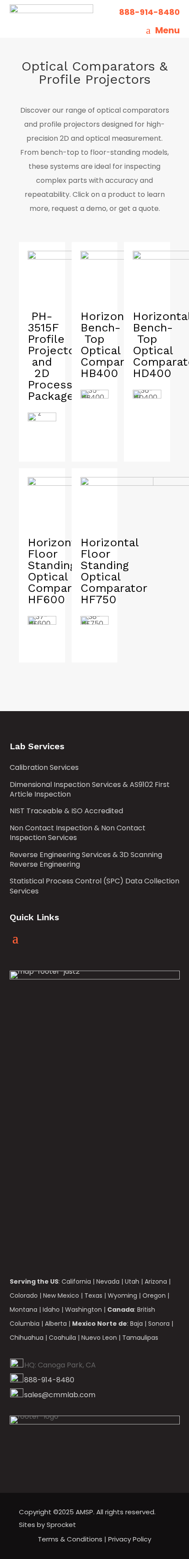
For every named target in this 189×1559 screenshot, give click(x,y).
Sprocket (61, 1524)
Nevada (108, 1281)
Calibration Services (44, 767)
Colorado (24, 1295)
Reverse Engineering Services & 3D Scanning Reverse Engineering (86, 859)
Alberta (56, 1323)
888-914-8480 (49, 1380)
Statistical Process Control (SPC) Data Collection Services (94, 886)
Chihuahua (27, 1337)
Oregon (154, 1295)
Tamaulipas (140, 1337)
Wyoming (122, 1295)
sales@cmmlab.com (59, 1395)
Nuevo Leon (99, 1337)
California (76, 1281)
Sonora (159, 1323)
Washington (83, 1309)
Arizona (156, 1281)
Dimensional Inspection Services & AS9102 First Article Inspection (90, 789)
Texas (93, 1295)
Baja (136, 1323)
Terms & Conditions (70, 1539)
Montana (23, 1309)
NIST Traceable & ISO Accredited (66, 811)
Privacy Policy (129, 1539)
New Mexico (61, 1295)
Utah (132, 1281)
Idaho (51, 1309)
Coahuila (62, 1337)
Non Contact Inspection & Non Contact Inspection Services (77, 833)
